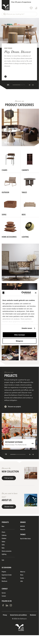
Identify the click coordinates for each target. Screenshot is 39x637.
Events (22, 578)
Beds (3, 548)
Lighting (4, 554)
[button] (19, 14)
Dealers (4, 578)
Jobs (21, 581)
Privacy (5, 615)
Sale (3, 560)
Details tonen (27, 328)
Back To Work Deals (25, 539)
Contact (4, 596)
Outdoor (4, 539)
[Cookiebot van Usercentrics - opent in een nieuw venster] (23, 292)
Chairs (3, 532)
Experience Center (7, 575)
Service (4, 593)
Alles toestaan (19, 335)
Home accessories (6, 551)
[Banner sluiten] (35, 292)
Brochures (4, 581)
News (21, 575)
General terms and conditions (18, 615)
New (3, 526)
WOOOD (22, 526)
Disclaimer (33, 615)
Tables (3, 542)
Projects (4, 572)
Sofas (3, 545)
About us (22, 572)
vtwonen (22, 530)
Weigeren (19, 341)
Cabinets (4, 535)
